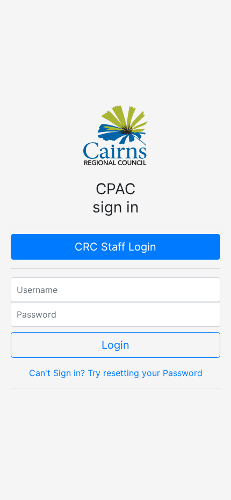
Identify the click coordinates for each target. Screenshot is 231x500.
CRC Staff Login (115, 246)
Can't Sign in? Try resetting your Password (116, 372)
